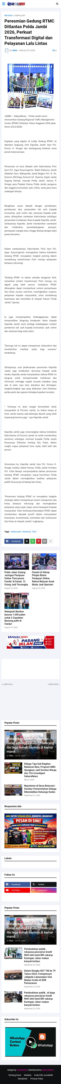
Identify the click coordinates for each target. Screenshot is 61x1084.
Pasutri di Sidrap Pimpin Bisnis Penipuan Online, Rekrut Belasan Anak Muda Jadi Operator (43, 578)
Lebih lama (53, 684)
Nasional (27, 532)
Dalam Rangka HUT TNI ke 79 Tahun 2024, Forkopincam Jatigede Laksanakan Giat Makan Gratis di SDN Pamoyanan (40, 976)
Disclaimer (22, 1078)
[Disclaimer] (17, 896)
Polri (34, 532)
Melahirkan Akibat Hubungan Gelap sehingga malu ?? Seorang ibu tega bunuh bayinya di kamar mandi (30, 745)
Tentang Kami (14, 1075)
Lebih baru (8, 684)
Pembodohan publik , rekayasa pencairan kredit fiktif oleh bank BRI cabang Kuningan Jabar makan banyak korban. (38, 955)
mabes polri (19, 15)
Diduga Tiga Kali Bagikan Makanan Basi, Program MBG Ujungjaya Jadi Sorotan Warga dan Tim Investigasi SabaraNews (40, 770)
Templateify (22, 1070)
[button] (3, 4)
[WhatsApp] (32, 541)
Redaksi (27, 1075)
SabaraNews (48, 1070)
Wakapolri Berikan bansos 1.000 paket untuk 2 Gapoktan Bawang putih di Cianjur (14, 617)
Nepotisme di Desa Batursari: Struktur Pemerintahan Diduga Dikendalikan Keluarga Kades (40, 788)
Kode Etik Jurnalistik (43, 1075)
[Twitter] (26, 541)
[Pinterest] (38, 541)
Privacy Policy (36, 1078)
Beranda (8, 15)
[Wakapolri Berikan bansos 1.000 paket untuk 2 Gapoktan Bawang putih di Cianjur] (16, 601)
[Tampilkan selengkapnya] (50, 541)
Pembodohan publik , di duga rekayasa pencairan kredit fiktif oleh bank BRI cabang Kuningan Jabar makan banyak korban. (39, 998)
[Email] (44, 541)
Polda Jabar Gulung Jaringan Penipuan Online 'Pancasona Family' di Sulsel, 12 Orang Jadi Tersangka (16, 578)
